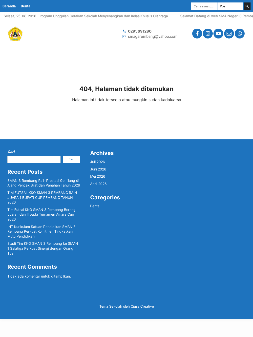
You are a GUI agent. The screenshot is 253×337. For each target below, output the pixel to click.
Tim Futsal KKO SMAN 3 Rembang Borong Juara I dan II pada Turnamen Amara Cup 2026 (41, 214)
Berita (25, 6)
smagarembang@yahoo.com (152, 36)
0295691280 (139, 31)
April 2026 (98, 184)
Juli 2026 (97, 162)
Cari (11, 152)
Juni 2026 (98, 169)
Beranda (9, 6)
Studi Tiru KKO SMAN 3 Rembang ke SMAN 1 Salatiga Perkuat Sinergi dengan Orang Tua (42, 248)
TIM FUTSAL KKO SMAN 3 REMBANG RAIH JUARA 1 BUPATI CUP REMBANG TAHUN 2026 (42, 197)
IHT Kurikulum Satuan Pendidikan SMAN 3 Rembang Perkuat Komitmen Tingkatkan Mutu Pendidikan (41, 231)
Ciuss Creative (142, 306)
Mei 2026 (97, 176)
